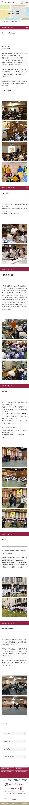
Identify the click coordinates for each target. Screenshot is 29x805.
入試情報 (5, 803)
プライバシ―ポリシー (3, 780)
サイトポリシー (10, 780)
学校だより (8, 21)
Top (4, 21)
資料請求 (25, 803)
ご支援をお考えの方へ (25, 780)
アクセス (15, 803)
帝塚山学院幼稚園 (19, 768)
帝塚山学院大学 (4, 775)
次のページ (4, 723)
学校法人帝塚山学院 (5, 768)
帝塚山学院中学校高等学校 (6, 771)
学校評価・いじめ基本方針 (17, 780)
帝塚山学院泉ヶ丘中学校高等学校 (21, 772)
